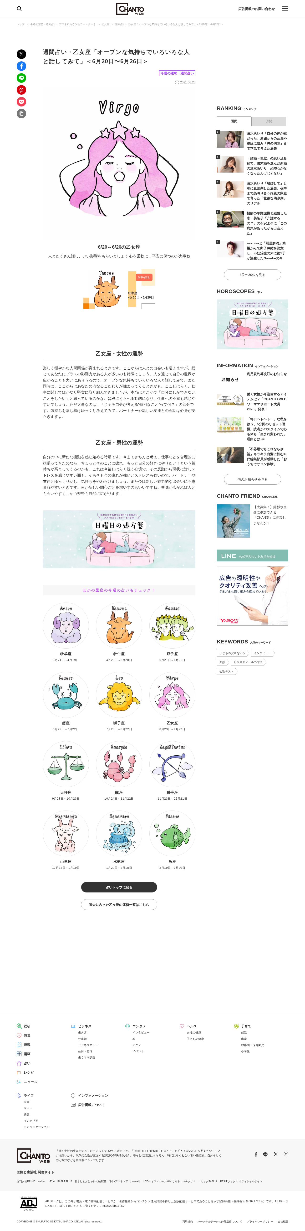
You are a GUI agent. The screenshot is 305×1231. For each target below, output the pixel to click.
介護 (222, 662)
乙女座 (105, 24)
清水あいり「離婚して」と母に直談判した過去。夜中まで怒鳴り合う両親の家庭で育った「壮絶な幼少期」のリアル (267, 193)
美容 (27, 1114)
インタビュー (262, 653)
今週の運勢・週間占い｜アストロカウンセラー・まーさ (63, 24)
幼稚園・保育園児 (252, 1045)
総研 (27, 1026)
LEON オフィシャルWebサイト (161, 1181)
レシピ (29, 1072)
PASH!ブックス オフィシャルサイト (241, 1181)
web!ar (42, 1181)
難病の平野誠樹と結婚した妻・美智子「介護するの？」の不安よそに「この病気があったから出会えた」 (267, 223)
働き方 (82, 1032)
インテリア (31, 1120)
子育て (246, 1026)
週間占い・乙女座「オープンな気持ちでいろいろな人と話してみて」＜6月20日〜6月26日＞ (169, 24)
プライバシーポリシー (260, 1221)
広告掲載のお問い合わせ (256, 9)
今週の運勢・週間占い (177, 73)
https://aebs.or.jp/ (113, 1205)
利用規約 (187, 1221)
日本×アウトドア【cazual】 (124, 1181)
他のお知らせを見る (253, 479)
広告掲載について (91, 1105)
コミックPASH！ (208, 1181)
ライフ (29, 1095)
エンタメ (139, 1026)
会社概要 (283, 1221)
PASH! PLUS (64, 1181)
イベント (138, 1051)
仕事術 (82, 1039)
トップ (21, 24)
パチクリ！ (189, 1181)
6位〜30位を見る (252, 275)
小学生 (245, 1051)
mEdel (51, 1181)
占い (27, 1063)
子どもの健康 (195, 1039)
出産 (244, 1039)
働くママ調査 (86, 1057)
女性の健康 (194, 1032)
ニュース (30, 1082)
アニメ (136, 1045)
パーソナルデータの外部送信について (220, 1221)
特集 (27, 1035)
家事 (27, 1102)
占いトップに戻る (119, 887)
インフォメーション (93, 1095)
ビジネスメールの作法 (248, 662)
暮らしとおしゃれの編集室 (90, 1181)
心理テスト (226, 671)
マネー (28, 1108)
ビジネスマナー (88, 1045)
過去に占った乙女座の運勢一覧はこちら (119, 905)
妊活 (244, 1032)
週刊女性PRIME (26, 1181)
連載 (27, 1045)
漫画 (27, 1054)
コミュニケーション (37, 1127)
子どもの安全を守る (232, 653)
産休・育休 (85, 1051)
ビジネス (85, 1026)
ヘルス (192, 1026)
